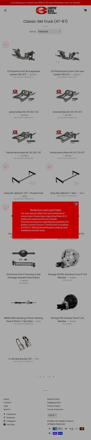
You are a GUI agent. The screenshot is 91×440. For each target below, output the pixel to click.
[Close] (76, 204)
